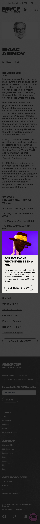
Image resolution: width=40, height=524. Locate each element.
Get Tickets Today (19, 287)
